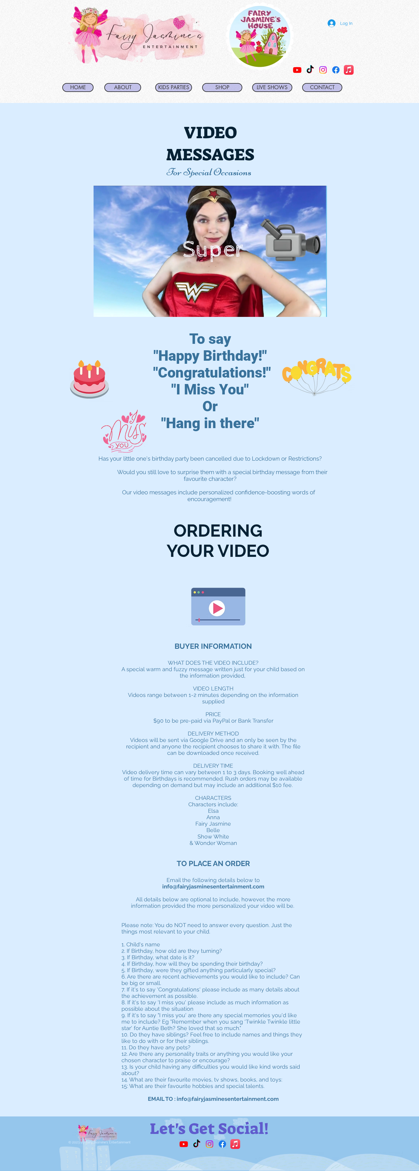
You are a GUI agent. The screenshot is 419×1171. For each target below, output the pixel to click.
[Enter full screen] (319, 309)
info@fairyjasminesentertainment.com (213, 886)
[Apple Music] (349, 70)
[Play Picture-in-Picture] (308, 309)
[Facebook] (336, 70)
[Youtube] (184, 1144)
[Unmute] (112, 309)
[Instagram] (323, 70)
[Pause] (102, 309)
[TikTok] (310, 70)
